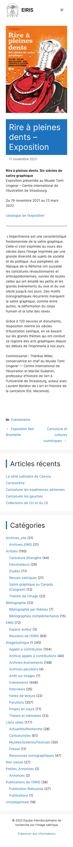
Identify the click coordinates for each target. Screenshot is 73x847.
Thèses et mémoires (25, 716)
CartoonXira (15, 483)
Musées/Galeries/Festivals (29, 742)
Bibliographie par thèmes (28, 609)
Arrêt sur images (22, 676)
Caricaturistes (20, 736)
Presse (14, 749)
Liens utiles (15, 722)
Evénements (20, 420)
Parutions (16, 702)
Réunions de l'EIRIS (24, 636)
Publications (18, 795)
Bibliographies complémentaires (34, 616)
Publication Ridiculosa (26, 789)
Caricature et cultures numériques (55, 435)
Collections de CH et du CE (27, 503)
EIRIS (27, 10)
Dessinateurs (19, 564)
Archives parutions (23, 669)
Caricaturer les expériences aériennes (35, 490)
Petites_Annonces (20, 769)
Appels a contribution (25, 649)
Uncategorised (17, 802)
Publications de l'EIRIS (23, 782)
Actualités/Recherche (25, 729)
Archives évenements (26, 663)
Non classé (14, 762)
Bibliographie (16, 603)
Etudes (14, 571)
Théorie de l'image (23, 596)
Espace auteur (20, 629)
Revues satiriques (23, 578)
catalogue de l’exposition (25, 215)
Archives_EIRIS (20, 544)
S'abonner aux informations (36, 833)
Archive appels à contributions (32, 656)
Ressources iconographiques (31, 756)
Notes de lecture (22, 696)
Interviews (17, 689)
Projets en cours (21, 709)
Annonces (17, 775)
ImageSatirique (17, 643)
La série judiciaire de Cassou (28, 476)
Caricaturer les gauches (24, 496)
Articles (12, 551)
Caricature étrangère (25, 558)
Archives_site (16, 538)
